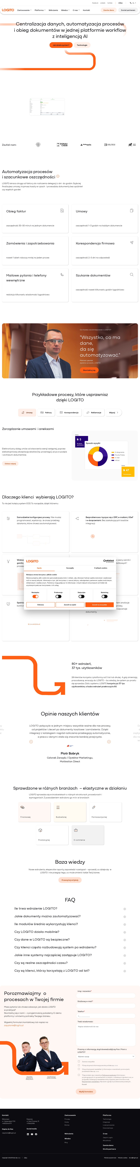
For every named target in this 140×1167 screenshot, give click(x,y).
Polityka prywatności (110, 1150)
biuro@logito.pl (133, 1150)
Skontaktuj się (89, 362)
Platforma (107, 1108)
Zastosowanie (70, 1108)
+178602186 (31, 1116)
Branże (67, 1118)
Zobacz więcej (10, 456)
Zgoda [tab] (39, 568)
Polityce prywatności (109, 1068)
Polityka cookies (122, 1150)
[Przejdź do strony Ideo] (121, 3)
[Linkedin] (28, 1127)
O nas (105, 1126)
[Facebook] (36, 1127)
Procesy (67, 1112)
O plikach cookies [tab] (100, 568)
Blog (66, 1135)
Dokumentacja (108, 1120)
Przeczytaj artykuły (70, 872)
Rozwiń (84, 1077)
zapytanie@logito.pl (13, 1017)
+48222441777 (7, 1116)
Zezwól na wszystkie (99, 605)
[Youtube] (32, 1127)
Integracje (106, 1115)
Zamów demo (108, 10)
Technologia (107, 1112)
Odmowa (40, 605)
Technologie (82, 45)
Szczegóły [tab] (70, 568)
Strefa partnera (109, 1141)
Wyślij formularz (86, 1084)
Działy (67, 1115)
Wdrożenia (69, 1126)
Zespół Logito (108, 1130)
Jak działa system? (61, 45)
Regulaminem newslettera (91, 1074)
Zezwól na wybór (70, 605)
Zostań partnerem (128, 10)
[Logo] (8, 10)
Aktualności (107, 1133)
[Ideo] (25, 1150)
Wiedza (68, 1131)
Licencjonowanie (108, 1118)
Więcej (112, 405)
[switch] (58, 596)
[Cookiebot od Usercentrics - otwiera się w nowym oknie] (105, 561)
